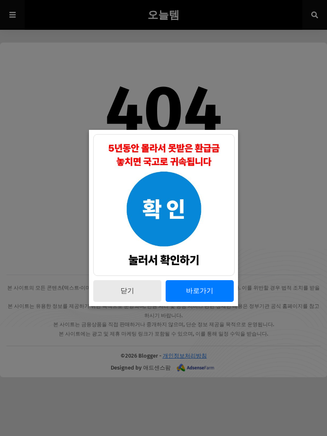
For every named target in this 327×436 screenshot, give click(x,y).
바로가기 (199, 291)
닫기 (127, 291)
